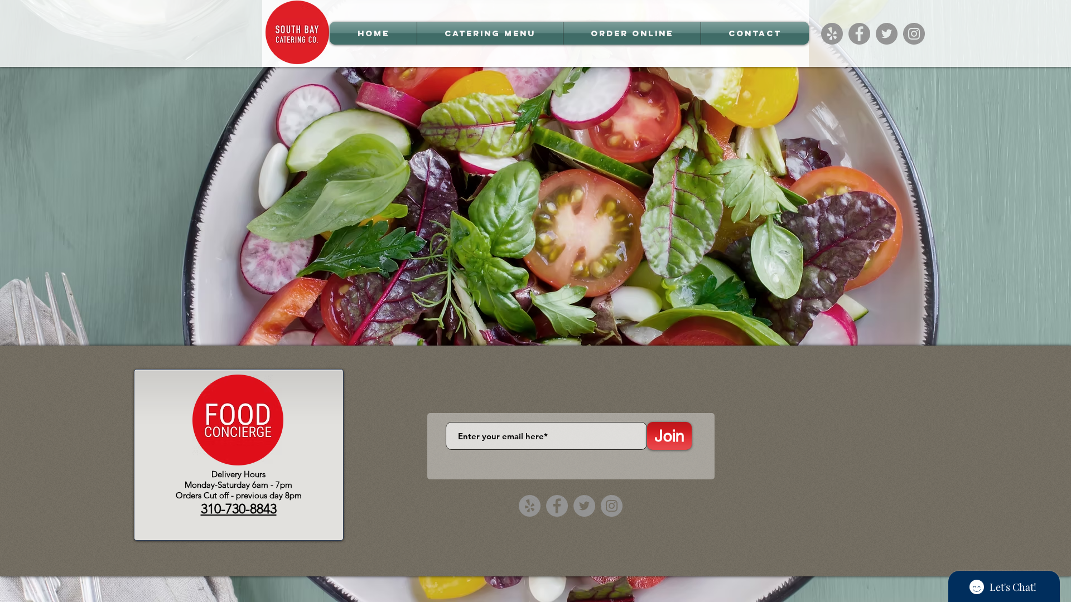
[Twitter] (887, 34)
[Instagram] (914, 34)
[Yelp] (832, 34)
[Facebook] (859, 34)
